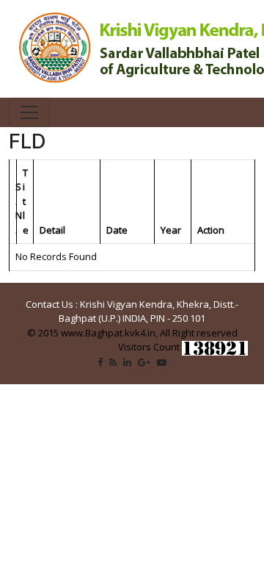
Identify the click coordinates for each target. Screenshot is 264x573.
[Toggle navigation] (29, 112)
